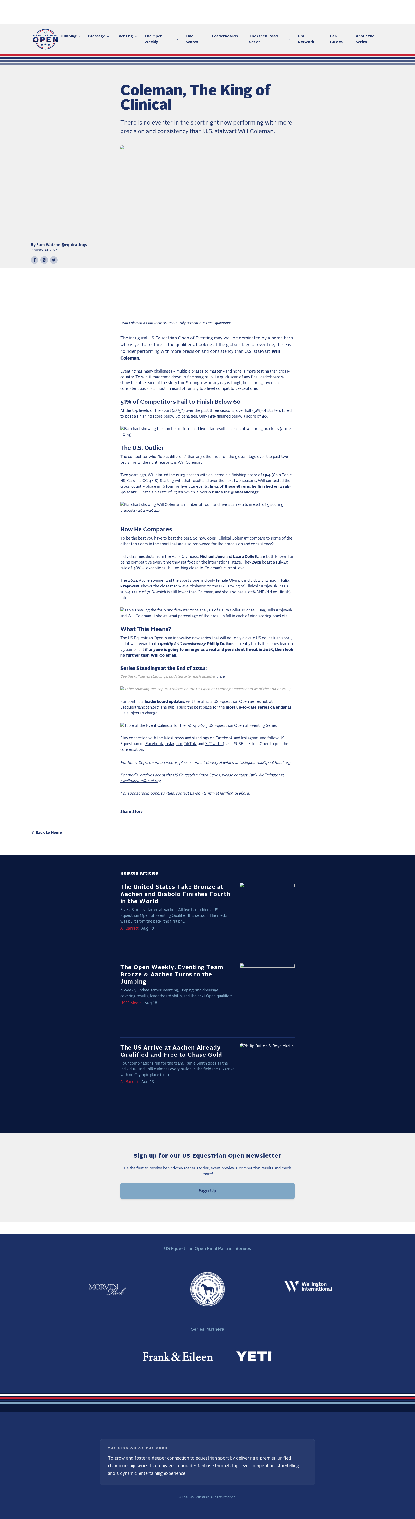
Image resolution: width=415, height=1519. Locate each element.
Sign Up (207, 1190)
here (221, 676)
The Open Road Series (263, 39)
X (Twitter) (214, 744)
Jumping (68, 36)
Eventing (124, 36)
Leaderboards (225, 36)
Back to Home (49, 833)
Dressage (96, 36)
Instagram (249, 738)
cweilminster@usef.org (140, 781)
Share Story (131, 811)
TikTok (190, 744)
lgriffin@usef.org (234, 793)
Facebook (223, 738)
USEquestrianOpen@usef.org (264, 763)
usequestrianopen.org (139, 707)
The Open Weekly (153, 39)
